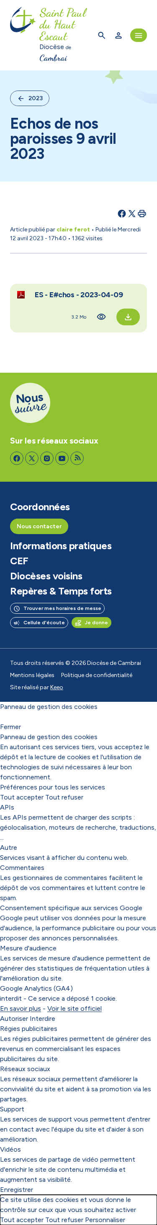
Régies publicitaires (28, 1029)
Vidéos (10, 1149)
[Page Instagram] (47, 458)
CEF (19, 561)
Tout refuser (64, 797)
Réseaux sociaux (25, 1069)
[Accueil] (23, 35)
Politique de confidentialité (96, 675)
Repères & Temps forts (61, 591)
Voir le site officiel (74, 1008)
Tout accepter (22, 797)
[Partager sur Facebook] (122, 213)
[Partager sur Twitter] (132, 213)
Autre (8, 847)
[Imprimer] (142, 213)
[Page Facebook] (16, 458)
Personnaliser (105, 1220)
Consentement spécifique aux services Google (71, 908)
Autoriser (14, 1019)
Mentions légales (32, 675)
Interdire (42, 1019)
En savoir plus (20, 1008)
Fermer (10, 727)
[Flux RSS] (77, 458)
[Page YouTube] (62, 458)
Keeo (56, 687)
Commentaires (22, 868)
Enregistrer (16, 1190)
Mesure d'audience (28, 948)
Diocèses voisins (46, 576)
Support (12, 1109)
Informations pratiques (60, 546)
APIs (7, 807)
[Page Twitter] (32, 458)
